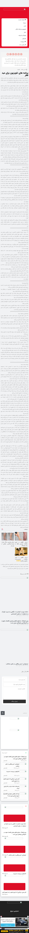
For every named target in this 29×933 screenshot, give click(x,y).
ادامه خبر (5, 760)
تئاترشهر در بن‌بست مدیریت (12, 771)
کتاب (25, 26)
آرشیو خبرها (4, 753)
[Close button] (28, 916)
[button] (21, 54)
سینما (24, 23)
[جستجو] (3, 713)
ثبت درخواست (7, 925)
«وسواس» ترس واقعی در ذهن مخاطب (17, 664)
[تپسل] (1, 928)
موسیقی (24, 38)
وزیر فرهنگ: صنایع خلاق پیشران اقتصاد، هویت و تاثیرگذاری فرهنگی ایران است (14, 622)
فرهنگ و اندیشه (22, 35)
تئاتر (25, 32)
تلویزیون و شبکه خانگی (21, 29)
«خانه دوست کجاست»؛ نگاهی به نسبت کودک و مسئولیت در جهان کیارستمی (15, 613)
